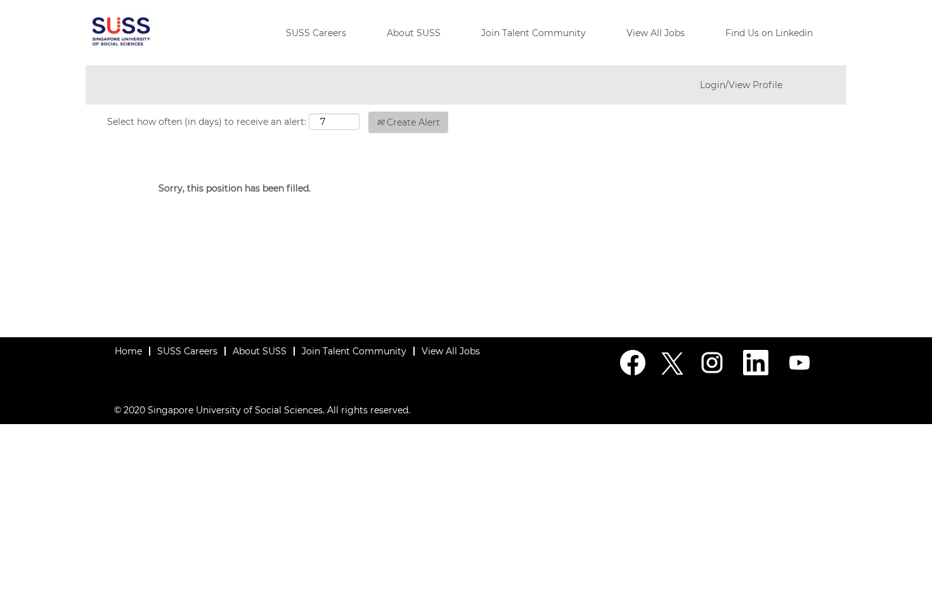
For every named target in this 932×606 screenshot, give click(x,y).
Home (128, 351)
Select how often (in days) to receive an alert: (206, 121)
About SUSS (414, 33)
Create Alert (412, 122)
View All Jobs (655, 33)
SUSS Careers (316, 33)
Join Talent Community (533, 33)
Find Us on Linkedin (769, 33)
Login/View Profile (741, 85)
